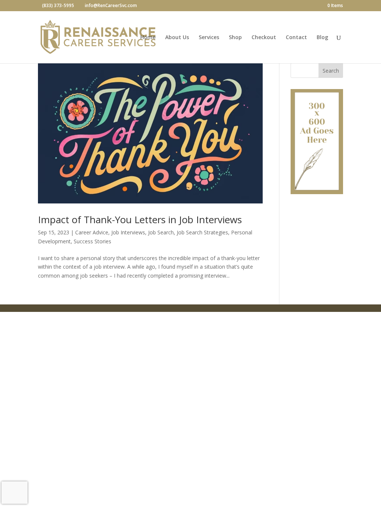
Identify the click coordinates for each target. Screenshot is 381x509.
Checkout (264, 38)
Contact (296, 38)
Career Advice (91, 232)
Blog (322, 38)
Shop (235, 38)
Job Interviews (128, 232)
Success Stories (92, 241)
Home (148, 38)
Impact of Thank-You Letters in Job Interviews (140, 219)
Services (209, 38)
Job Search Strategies (202, 232)
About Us (177, 38)
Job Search (161, 232)
